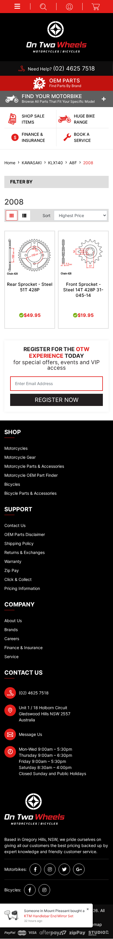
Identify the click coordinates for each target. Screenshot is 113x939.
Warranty (12, 561)
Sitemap (94, 924)
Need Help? (61, 69)
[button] (17, 6)
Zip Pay (11, 570)
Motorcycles (16, 448)
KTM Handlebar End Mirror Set (48, 916)
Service (11, 656)
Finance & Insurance (23, 647)
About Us (13, 620)
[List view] (24, 215)
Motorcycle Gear (20, 457)
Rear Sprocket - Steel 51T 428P (29, 286)
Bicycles (12, 484)
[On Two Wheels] (56, 36)
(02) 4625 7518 (34, 692)
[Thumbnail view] (11, 215)
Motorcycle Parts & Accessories (34, 466)
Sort (46, 215)
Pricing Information (22, 588)
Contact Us (14, 525)
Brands (11, 629)
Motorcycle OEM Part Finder (31, 475)
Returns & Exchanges (24, 552)
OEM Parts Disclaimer (24, 534)
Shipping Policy (19, 543)
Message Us (30, 734)
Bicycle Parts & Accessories (30, 493)
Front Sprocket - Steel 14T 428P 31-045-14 (83, 289)
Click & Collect (18, 579)
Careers (11, 638)
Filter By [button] (21, 182)
